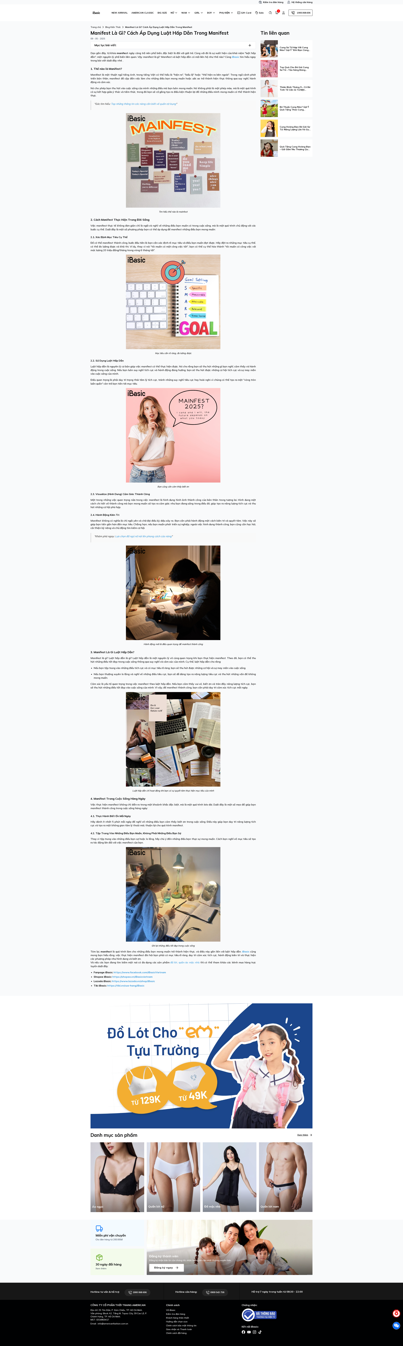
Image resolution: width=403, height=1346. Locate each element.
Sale (261, 12)
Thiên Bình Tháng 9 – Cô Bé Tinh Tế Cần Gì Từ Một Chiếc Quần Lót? (295, 88)
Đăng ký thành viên (163, 1256)
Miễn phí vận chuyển (111, 1235)
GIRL (197, 12)
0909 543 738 (217, 1292)
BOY (209, 12)
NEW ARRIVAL (120, 12)
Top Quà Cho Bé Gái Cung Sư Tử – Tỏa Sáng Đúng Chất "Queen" (294, 68)
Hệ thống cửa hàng (302, 2)
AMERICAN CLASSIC (142, 12)
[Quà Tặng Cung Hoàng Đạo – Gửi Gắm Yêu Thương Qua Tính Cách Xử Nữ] (269, 147)
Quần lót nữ (156, 1206)
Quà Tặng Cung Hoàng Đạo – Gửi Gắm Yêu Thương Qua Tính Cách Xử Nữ (295, 148)
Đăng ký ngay (164, 1267)
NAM (184, 12)
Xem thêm (302, 1135)
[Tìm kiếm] (270, 13)
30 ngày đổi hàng (109, 1264)
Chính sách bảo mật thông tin (181, 1325)
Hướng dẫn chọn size (176, 1321)
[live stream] (396, 1315)
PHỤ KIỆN (224, 12)
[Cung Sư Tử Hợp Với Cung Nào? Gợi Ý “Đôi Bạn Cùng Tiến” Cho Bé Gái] (269, 48)
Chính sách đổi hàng (176, 1333)
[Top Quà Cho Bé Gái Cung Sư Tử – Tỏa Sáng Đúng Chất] (269, 68)
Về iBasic (170, 1310)
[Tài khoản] (283, 13)
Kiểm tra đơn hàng (273, 2)
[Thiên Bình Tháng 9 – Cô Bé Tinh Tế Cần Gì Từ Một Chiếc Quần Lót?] (269, 88)
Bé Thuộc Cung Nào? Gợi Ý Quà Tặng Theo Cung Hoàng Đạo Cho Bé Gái (294, 108)
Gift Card (246, 12)
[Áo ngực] (117, 1177)
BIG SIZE (162, 12)
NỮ (172, 12)
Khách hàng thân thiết (177, 1317)
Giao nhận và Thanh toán (179, 1329)
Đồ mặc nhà (212, 1206)
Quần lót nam (270, 1206)
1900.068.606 (303, 13)
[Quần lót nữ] (173, 1176)
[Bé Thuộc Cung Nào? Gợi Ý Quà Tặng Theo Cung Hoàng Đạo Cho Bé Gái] (269, 108)
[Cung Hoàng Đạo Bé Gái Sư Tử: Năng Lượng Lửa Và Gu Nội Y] (269, 128)
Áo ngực (97, 1206)
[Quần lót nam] (286, 1176)
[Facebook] (243, 1331)
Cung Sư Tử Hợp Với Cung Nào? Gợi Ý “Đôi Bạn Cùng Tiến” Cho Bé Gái (294, 49)
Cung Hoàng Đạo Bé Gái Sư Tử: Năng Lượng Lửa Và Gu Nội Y (295, 128)
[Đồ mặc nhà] (229, 1176)
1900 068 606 (139, 1292)
